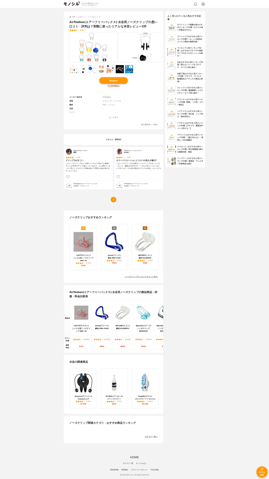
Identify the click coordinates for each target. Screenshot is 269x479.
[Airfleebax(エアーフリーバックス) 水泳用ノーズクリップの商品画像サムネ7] (129, 69)
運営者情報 (114, 470)
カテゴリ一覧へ (151, 437)
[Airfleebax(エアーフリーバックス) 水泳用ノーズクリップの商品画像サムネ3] (92, 69)
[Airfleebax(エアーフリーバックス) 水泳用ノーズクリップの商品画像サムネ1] (73, 69)
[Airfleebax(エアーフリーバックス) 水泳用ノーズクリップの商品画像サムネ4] (101, 69)
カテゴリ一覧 (128, 463)
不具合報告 (154, 470)
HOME (134, 457)
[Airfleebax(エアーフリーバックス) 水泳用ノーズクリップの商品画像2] (142, 47)
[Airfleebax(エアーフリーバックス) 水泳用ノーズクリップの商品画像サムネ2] (83, 69)
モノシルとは (141, 463)
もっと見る (113, 117)
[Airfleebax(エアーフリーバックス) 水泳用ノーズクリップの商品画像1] (93, 47)
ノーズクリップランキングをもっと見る (141, 277)
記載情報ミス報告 (150, 125)
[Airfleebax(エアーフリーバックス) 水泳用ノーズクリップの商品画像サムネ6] (120, 69)
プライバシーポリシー (139, 470)
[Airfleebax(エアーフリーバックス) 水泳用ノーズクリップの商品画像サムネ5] (110, 69)
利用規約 (124, 470)
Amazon (113, 80)
